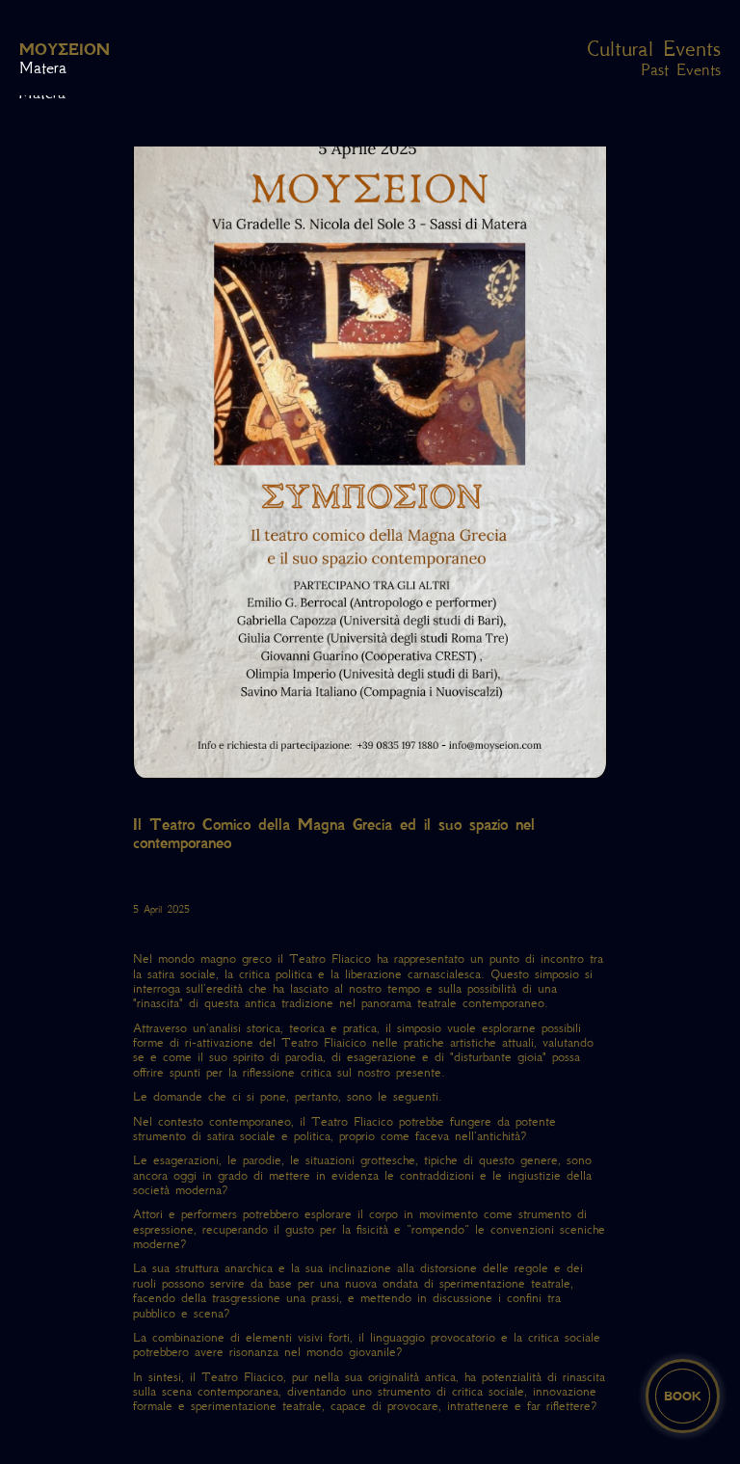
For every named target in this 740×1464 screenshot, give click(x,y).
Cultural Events (654, 50)
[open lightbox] (370, 444)
